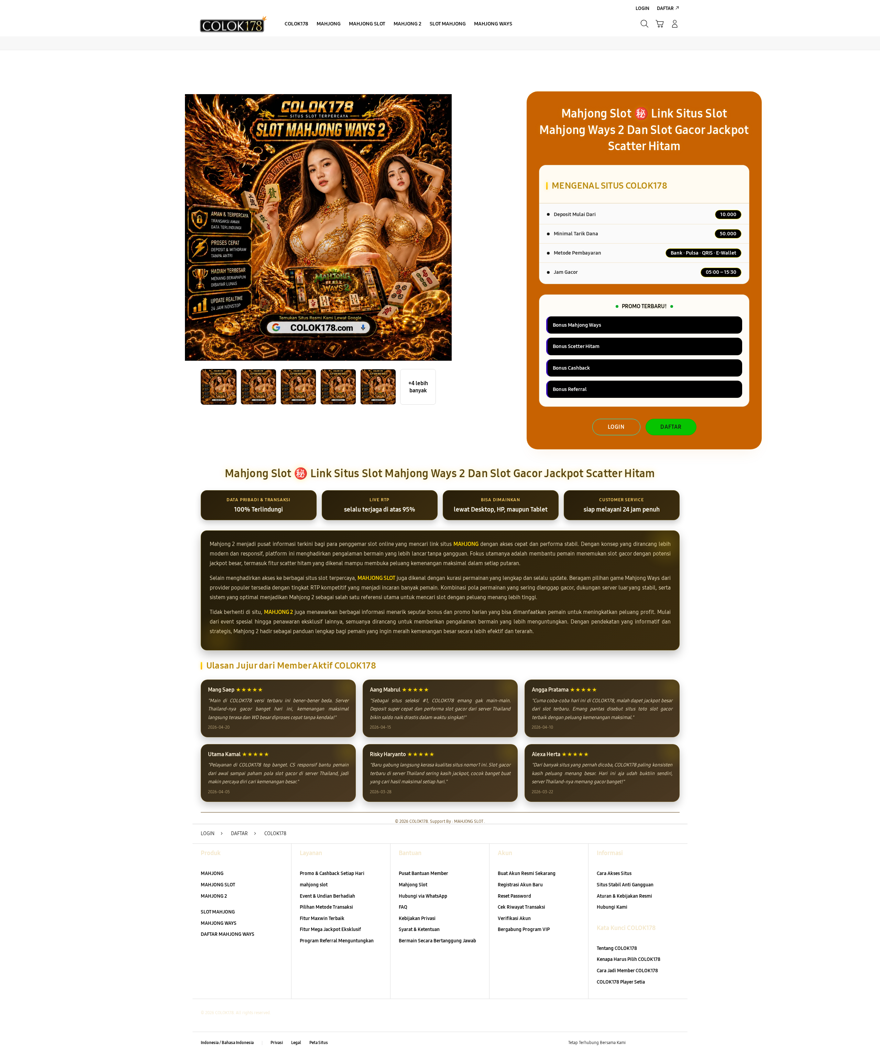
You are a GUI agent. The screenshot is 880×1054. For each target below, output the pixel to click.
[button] (659, 23)
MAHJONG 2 (278, 612)
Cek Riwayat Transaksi (521, 907)
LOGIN (616, 427)
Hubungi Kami (612, 907)
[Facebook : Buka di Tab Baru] (635, 1043)
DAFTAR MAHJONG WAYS (227, 934)
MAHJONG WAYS (218, 923)
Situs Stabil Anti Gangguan (625, 885)
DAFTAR (671, 427)
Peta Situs (318, 1042)
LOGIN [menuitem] (642, 8)
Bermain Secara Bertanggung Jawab (437, 941)
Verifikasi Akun (514, 918)
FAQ (403, 907)
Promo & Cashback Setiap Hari (332, 873)
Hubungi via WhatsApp (423, 896)
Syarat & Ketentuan (419, 929)
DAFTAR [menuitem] (665, 8)
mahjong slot (314, 885)
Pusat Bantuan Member (423, 873)
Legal (296, 1042)
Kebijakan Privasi (417, 918)
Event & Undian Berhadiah (327, 896)
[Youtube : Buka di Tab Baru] (675, 1043)
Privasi (277, 1042)
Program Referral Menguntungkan (337, 941)
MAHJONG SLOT (376, 578)
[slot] (234, 24)
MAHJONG (465, 544)
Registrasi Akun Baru (520, 885)
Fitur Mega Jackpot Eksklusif (330, 929)
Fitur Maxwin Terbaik (322, 918)
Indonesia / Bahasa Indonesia (227, 1042)
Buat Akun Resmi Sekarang (527, 873)
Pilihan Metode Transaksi (326, 907)
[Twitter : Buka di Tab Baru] (648, 1043)
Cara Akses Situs (614, 873)
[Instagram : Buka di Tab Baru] (662, 1043)
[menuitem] (296, 24)
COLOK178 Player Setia (621, 982)
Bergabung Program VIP (524, 929)
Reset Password (514, 896)
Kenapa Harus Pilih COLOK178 (628, 959)
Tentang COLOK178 (617, 948)
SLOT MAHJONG (218, 912)
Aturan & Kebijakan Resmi (624, 896)
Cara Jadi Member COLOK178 (627, 971)
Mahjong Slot (413, 885)
